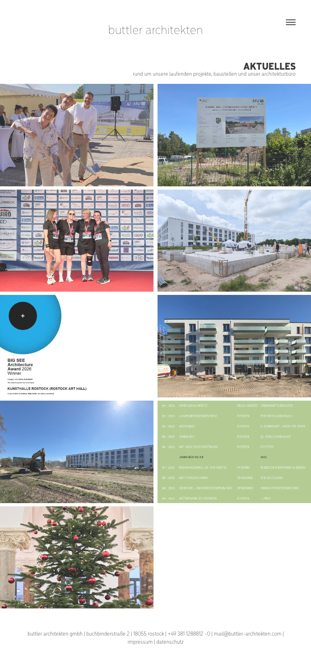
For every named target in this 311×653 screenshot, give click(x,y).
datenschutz (170, 641)
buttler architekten (155, 29)
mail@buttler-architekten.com (247, 633)
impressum (140, 641)
